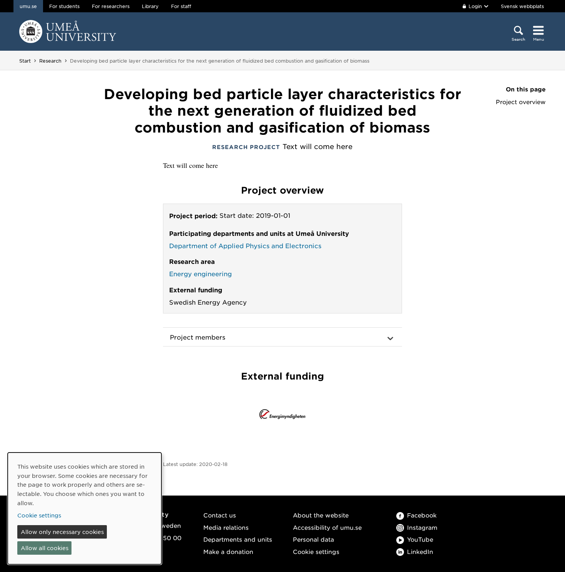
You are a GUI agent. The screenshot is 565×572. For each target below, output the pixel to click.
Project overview (521, 101)
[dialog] (84, 508)
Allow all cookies (44, 547)
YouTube (420, 539)
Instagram (422, 527)
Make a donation (228, 551)
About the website (321, 515)
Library (150, 6)
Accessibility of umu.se (327, 527)
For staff (181, 6)
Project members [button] (197, 337)
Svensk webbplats (522, 6)
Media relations (226, 527)
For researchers (111, 6)
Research (50, 61)
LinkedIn (420, 551)
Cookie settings (316, 551)
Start (25, 61)
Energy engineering (200, 273)
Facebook (422, 515)
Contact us (219, 515)
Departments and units (237, 539)
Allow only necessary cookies (62, 531)
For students (64, 6)
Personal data (313, 539)
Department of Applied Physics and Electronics (245, 245)
